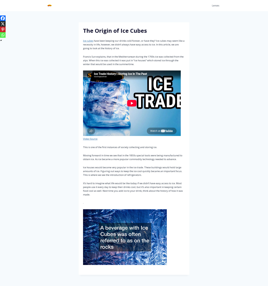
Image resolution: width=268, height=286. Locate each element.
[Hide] (1, 40)
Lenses (215, 5)
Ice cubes (88, 40)
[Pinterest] (3, 29)
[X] (3, 24)
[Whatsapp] (3, 35)
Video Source (90, 138)
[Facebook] (3, 18)
